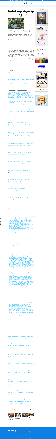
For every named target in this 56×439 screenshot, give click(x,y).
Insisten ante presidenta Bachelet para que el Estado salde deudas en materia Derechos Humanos (20, 401)
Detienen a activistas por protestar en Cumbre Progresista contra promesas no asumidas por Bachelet (21, 394)
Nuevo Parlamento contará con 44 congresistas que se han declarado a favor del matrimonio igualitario (21, 99)
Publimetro (9, 74)
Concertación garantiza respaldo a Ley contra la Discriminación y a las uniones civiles (19, 263)
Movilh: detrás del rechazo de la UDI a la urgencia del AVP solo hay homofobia (17, 190)
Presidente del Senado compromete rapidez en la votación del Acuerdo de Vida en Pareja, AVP (20, 95)
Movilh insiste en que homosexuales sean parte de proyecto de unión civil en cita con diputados (20, 381)
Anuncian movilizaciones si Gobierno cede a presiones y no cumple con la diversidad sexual (20, 276)
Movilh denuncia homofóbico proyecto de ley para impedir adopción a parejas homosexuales (20, 220)
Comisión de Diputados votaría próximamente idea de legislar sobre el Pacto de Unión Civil (19, 338)
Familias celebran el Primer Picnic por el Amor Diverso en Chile (16, 163)
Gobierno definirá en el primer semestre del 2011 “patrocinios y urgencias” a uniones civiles (20, 258)
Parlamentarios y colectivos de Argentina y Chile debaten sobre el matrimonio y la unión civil (20, 288)
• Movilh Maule (13, 0)
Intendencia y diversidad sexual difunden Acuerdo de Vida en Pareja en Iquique (19, 227)
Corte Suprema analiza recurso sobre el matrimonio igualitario (16, 204)
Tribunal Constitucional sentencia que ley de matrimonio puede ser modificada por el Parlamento (21, 214)
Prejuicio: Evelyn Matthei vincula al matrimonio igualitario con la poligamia (17, 104)
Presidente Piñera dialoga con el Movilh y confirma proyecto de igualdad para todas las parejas (21, 275)
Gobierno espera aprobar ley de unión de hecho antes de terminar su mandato (18, 232)
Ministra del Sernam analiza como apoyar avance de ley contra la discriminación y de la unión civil (21, 272)
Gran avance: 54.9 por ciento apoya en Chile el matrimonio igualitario (16, 188)
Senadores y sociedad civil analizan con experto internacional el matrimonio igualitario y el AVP (20, 161)
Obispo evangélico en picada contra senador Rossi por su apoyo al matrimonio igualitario (20, 217)
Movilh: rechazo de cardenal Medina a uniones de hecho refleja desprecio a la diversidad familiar (21, 224)
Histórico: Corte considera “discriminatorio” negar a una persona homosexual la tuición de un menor (21, 297)
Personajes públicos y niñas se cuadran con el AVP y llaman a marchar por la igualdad (19, 145)
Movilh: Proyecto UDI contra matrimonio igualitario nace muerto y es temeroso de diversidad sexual (21, 228)
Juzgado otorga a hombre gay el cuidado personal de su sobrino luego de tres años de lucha (20, 284)
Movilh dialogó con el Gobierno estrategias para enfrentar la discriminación (17, 365)
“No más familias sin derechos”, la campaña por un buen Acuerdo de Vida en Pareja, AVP (19, 96)
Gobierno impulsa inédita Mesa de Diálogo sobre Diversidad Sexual (17, 257)
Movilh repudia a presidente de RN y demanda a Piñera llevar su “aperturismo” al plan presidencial (20, 354)
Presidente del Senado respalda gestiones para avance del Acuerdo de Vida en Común (20, 256)
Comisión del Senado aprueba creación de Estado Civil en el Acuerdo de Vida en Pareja (19, 109)
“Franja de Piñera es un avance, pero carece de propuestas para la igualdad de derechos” (19, 347)
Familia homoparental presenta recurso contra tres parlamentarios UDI (17, 80)
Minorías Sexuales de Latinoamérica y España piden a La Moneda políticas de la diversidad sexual (20, 399)
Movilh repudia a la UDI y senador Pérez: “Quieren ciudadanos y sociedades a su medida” (19, 372)
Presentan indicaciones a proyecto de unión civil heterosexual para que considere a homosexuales (20, 392)
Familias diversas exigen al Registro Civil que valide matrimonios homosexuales (19, 283)
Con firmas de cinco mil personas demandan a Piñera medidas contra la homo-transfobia (20, 252)
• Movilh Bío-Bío (16, 0)
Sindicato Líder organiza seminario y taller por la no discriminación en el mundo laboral (14, 409)
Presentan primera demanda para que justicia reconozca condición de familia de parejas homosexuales (21, 370)
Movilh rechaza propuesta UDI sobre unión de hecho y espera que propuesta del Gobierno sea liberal (21, 267)
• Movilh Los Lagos (20, 0)
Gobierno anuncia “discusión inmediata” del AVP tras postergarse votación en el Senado (19, 94)
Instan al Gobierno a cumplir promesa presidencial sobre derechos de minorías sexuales (20, 278)
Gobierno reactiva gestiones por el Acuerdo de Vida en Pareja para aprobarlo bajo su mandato (20, 181)
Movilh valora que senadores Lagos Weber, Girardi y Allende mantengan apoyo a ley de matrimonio (21, 285)
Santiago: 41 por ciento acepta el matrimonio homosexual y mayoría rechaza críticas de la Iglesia (21, 259)
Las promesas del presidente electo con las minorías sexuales (17, 325)
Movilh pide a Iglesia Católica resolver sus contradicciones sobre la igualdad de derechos (19, 345)
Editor (22, 420)
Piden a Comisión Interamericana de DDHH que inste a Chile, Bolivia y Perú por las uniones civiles (20, 352)
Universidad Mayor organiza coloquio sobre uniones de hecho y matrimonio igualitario (19, 213)
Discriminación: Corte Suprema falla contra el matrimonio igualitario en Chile (17, 199)
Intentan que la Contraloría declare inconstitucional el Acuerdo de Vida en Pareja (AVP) (19, 122)
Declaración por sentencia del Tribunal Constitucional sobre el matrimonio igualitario (19, 221)
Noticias (21, 9)
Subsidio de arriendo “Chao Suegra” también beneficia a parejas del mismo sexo (18, 93)
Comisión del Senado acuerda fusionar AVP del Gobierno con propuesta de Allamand (18, 170)
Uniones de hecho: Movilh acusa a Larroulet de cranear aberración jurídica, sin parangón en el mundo (21, 245)
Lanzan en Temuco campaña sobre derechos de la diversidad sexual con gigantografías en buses (21, 312)
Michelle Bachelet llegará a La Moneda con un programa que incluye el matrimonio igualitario (19, 92)
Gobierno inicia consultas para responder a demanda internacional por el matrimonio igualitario (20, 113)
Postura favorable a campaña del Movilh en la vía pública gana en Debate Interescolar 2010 (20, 309)
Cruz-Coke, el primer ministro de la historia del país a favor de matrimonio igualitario (19, 244)
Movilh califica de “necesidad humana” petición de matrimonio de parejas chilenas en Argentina (21, 298)
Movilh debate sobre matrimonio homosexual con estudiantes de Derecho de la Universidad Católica (21, 281)
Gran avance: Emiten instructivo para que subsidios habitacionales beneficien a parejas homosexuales (21, 390)
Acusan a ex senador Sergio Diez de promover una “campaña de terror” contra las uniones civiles (21, 304)
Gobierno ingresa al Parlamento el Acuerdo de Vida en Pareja (16, 226)
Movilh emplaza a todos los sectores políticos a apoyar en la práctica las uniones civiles (19, 361)
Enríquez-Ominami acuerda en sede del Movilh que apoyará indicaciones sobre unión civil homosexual (21, 383)
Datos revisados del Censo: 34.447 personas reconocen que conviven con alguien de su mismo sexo (21, 79)
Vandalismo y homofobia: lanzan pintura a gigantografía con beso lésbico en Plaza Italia (20, 315)
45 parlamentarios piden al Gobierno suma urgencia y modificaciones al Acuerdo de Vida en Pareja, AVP (21, 111)
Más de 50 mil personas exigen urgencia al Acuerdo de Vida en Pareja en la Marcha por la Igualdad (20, 143)
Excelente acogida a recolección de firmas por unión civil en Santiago (16, 343)
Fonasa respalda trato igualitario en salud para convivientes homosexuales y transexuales (19, 374)
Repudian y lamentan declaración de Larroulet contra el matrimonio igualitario (18, 215)
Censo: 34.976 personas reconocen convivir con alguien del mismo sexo (17, 154)
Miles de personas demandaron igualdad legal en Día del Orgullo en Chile (18, 305)
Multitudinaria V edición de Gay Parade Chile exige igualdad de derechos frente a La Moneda (20, 277)
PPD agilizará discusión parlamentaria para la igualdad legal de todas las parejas (19, 243)
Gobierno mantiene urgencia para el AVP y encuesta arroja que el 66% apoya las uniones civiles (20, 81)
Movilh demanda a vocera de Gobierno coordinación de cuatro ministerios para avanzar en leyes (21, 326)
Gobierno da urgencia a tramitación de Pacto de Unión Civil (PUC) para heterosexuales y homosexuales (21, 356)
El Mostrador (9, 72)
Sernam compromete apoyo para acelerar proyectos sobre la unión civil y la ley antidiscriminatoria (20, 336)
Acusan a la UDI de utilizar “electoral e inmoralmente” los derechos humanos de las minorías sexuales (21, 363)
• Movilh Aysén (24, 0)
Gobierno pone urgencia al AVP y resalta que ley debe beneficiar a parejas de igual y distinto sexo (20, 135)
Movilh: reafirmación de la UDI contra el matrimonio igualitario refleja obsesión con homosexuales (21, 218)
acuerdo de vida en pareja (11, 405)
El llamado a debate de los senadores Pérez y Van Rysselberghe (16, 82)
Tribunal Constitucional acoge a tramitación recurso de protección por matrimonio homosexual (21, 266)
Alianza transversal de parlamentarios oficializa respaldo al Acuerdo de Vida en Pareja (19, 229)
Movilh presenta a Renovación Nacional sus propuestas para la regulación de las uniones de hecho (21, 264)
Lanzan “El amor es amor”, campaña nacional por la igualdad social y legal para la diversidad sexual (21, 216)
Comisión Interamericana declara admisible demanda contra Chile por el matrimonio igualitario (20, 152)
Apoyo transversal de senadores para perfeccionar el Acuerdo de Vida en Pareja (19, 225)
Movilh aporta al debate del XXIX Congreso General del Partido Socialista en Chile (19, 255)
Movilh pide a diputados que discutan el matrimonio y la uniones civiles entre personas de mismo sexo (21, 403)
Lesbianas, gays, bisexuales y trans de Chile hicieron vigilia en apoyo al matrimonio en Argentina (21, 299)
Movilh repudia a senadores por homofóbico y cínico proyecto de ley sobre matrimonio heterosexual (21, 261)
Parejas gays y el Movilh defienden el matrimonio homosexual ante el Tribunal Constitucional (20, 265)
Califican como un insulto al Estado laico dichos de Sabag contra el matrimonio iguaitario (19, 179)
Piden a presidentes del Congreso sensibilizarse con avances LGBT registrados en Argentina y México (21, 334)
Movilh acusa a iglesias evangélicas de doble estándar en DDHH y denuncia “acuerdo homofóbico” (21, 282)
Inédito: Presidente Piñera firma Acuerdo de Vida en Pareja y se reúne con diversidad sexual (20, 230)
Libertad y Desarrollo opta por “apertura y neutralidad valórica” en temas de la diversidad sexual (21, 254)
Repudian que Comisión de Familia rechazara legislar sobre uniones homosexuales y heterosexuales (21, 379)
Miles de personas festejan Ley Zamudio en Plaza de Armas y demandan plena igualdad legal (20, 195)
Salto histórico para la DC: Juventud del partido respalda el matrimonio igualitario (18, 197)
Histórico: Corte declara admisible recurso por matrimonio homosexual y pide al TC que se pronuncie (21, 271)
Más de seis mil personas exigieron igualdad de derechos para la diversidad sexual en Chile (20, 253)
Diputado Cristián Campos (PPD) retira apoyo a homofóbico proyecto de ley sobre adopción (20, 219)
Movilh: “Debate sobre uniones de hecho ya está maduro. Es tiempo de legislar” (19, 308)
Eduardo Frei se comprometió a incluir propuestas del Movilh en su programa (17, 385)
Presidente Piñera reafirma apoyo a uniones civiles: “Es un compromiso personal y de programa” (21, 262)
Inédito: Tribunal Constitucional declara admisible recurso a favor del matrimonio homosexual (20, 260)
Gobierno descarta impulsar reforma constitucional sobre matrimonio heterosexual (19, 223)
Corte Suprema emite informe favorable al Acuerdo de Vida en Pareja (17, 222)
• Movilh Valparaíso (9, 0)
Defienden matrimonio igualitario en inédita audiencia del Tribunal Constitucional (19, 231)
